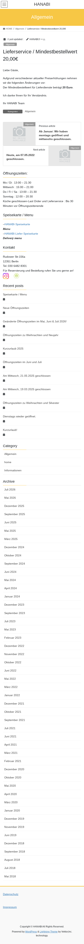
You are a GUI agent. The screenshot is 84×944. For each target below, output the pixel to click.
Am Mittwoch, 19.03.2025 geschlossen (27, 389)
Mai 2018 (10, 876)
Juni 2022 (10, 670)
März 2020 (11, 802)
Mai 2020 (10, 785)
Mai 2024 (10, 580)
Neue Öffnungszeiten (16, 307)
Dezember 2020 (14, 769)
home (7, 462)
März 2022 (11, 687)
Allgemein (10, 44)
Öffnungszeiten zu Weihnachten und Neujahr (30, 335)
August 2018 (12, 859)
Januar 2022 (12, 695)
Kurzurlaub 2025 (13, 348)
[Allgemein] (19, 132)
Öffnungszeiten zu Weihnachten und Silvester (31, 402)
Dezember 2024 (14, 547)
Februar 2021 (12, 761)
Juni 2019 (10, 835)
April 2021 (10, 744)
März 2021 (11, 752)
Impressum (10, 907)
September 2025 (14, 514)
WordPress (31, 931)
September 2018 (14, 851)
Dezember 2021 (14, 703)
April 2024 (10, 588)
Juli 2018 (9, 868)
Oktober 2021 (12, 711)
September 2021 (14, 720)
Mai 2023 (10, 629)
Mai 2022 (10, 678)
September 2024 (14, 563)
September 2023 (14, 613)
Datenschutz (10, 894)
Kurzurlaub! (10, 429)
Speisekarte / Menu (15, 294)
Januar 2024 (12, 596)
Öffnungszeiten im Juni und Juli (22, 362)
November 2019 (14, 826)
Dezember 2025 (14, 505)
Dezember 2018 (14, 843)
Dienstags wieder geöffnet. (19, 416)
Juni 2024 (10, 571)
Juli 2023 (9, 621)
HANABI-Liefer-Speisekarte (21, 233)
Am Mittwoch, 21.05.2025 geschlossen (27, 375)
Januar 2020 (12, 810)
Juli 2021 (9, 728)
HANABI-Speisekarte (17, 224)
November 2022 (14, 654)
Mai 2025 (10, 530)
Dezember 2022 (14, 645)
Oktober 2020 (12, 777)
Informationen (12, 470)
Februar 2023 (12, 637)
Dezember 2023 (14, 604)
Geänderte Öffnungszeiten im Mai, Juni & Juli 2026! (35, 321)
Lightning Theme (49, 931)
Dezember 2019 (14, 818)
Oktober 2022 (12, 662)
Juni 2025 (10, 522)
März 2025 (11, 539)
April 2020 (10, 794)
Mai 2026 (10, 497)
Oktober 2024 (12, 555)
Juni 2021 (10, 736)
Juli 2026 (9, 489)
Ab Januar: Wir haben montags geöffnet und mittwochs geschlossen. (55, 135)
